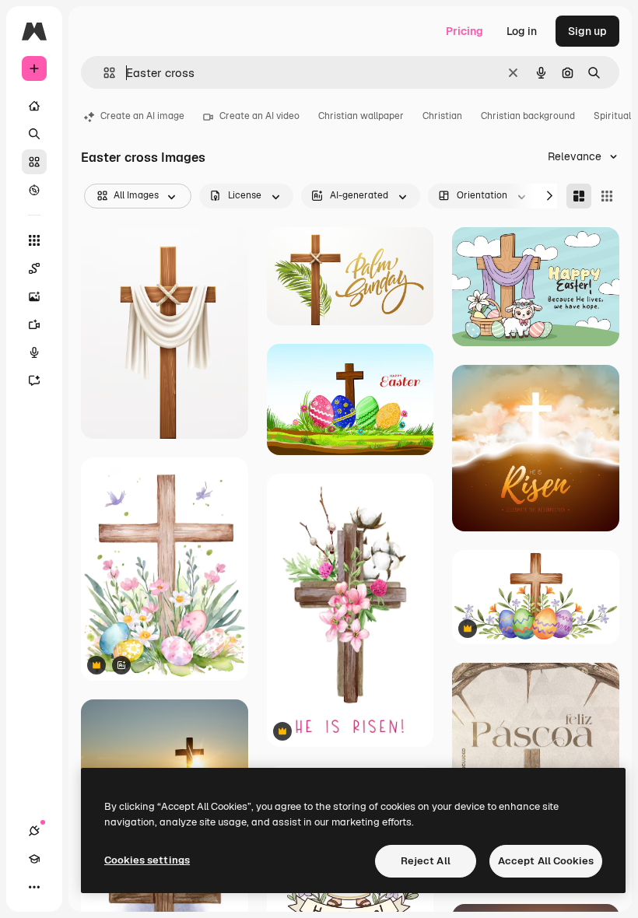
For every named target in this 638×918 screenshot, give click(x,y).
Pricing (464, 31)
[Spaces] (34, 268)
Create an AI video (259, 116)
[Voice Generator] (34, 352)
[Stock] (34, 161)
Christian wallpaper (361, 116)
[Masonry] (578, 196)
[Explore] (34, 189)
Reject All (425, 860)
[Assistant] (34, 380)
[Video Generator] (34, 324)
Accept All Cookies (546, 860)
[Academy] (34, 858)
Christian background (528, 116)
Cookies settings (147, 860)
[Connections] (34, 830)
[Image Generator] (34, 296)
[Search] (34, 133)
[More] (34, 886)
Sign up (587, 31)
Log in (522, 31)
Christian (442, 116)
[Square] (606, 196)
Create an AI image (142, 116)
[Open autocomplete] (103, 73)
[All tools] (34, 240)
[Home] (34, 105)
